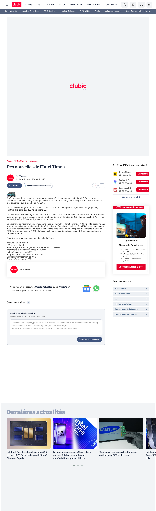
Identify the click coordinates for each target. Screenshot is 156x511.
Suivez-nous (14, 186)
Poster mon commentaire (89, 339)
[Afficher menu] (7, 5)
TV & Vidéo (85, 11)
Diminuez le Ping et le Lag (131, 245)
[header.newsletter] (133, 5)
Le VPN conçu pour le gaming (129, 207)
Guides (50, 5)
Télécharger (94, 5)
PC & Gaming (49, 11)
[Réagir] (94, 185)
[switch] (141, 5)
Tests (39, 5)
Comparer (111, 5)
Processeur (34, 161)
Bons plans (76, 5)
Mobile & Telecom (67, 11)
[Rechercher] (124, 5)
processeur (48, 198)
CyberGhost (131, 241)
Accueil (10, 161)
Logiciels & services (30, 11)
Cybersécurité (11, 11)
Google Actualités (43, 287)
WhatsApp (64, 287)
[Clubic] (17, 5)
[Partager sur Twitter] (150, 498)
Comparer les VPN (131, 197)
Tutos (62, 5)
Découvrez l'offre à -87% (131, 266)
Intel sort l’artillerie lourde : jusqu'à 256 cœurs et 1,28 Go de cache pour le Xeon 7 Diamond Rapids (27, 455)
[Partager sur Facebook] (150, 490)
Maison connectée (113, 11)
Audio (97, 11)
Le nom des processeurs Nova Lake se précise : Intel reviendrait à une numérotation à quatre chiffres (72, 455)
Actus (28, 5)
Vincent (23, 176)
